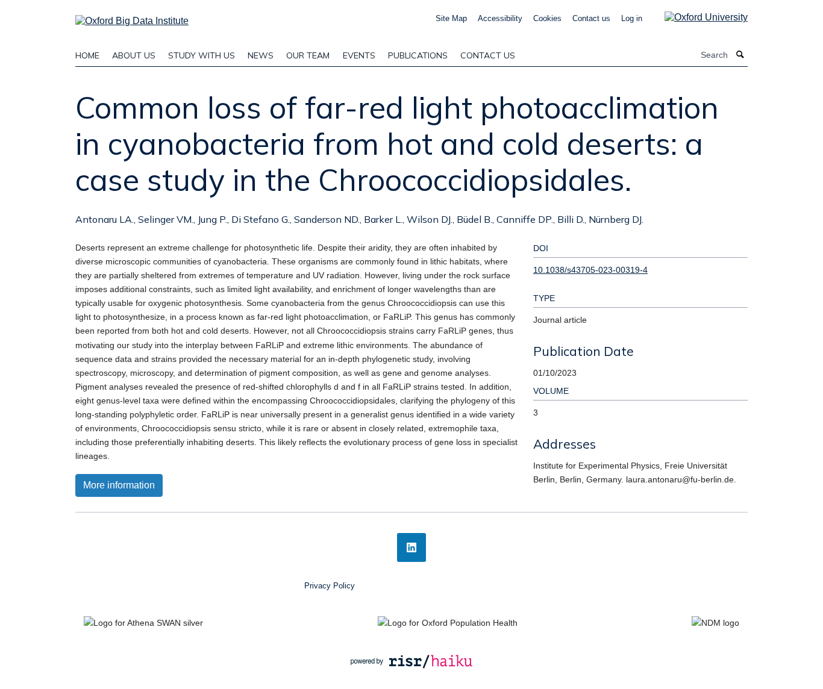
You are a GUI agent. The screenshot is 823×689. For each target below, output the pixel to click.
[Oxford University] (697, 17)
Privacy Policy (329, 585)
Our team (308, 55)
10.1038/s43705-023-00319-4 (590, 270)
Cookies (547, 18)
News (261, 55)
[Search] (740, 55)
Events (359, 55)
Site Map (451, 18)
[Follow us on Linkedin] (411, 547)
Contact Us (487, 55)
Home (87, 55)
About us (133, 55)
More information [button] (119, 485)
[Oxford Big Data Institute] (132, 17)
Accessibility (500, 18)
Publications (418, 55)
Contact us (591, 18)
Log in (631, 18)
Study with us (201, 55)
